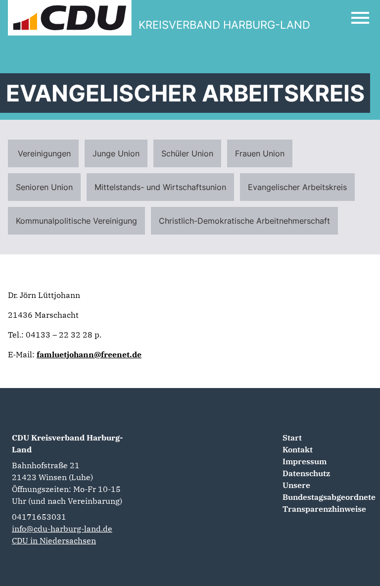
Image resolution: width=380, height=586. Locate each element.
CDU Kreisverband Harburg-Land (67, 443)
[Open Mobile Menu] (360, 18)
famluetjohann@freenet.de (89, 354)
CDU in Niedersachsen (54, 540)
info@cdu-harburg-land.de (62, 529)
